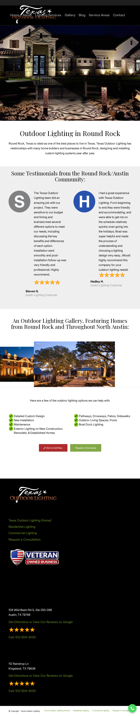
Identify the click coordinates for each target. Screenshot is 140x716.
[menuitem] (15, 15)
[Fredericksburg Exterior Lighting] (110, 382)
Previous (8, 364)
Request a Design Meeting (25, 79)
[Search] (12, 35)
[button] (132, 708)
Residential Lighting (22, 526)
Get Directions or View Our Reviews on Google (41, 622)
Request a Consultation (25, 539)
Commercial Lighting (23, 533)
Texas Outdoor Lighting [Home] (30, 520)
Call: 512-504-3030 (22, 637)
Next (132, 364)
